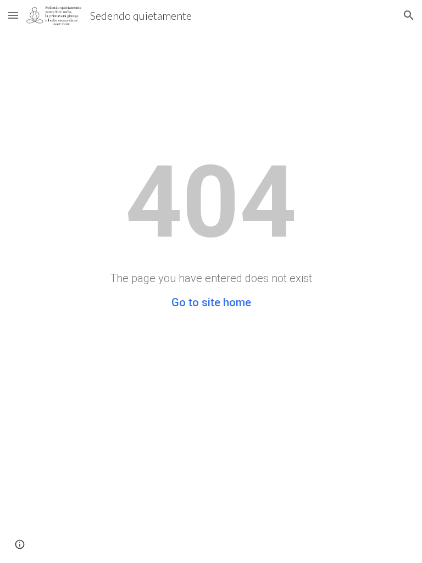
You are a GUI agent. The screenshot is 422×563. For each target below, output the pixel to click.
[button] (13, 15)
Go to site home (211, 302)
